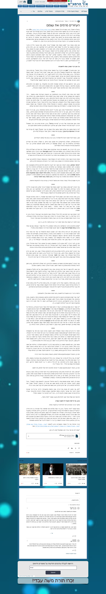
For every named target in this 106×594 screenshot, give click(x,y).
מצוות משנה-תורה (73, 11)
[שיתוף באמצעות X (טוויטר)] (75, 448)
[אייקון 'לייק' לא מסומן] (75, 536)
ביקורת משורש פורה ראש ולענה (30, 478)
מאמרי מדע (49, 11)
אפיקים (40, 11)
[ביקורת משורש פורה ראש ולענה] (29, 469)
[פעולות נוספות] (27, 21)
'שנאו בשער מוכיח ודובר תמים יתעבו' (78, 478)
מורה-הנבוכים (59, 11)
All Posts (84, 11)
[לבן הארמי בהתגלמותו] (53, 469)
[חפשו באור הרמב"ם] (29, 2)
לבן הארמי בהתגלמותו (55, 477)
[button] (57, 1)
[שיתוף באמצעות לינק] (68, 448)
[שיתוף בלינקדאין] (72, 448)
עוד (34, 11)
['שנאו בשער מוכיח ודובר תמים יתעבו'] (76, 469)
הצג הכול (21, 460)
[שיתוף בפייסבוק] (79, 448)
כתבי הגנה (76, 443)
